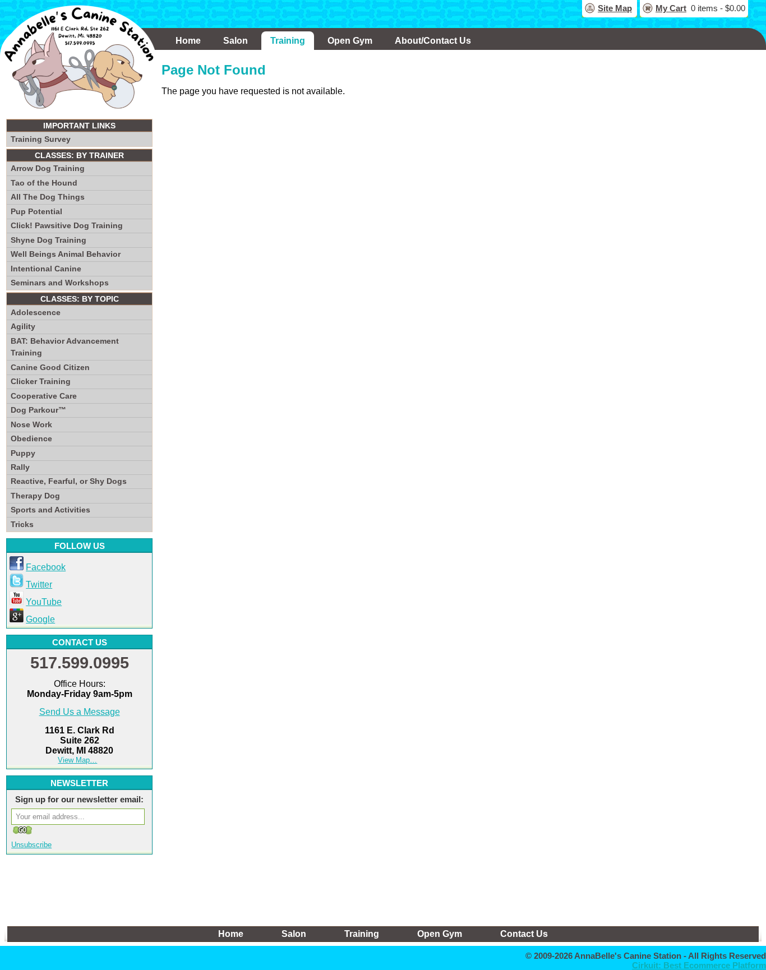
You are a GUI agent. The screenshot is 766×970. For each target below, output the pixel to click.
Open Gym (349, 40)
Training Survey (41, 139)
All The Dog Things (48, 196)
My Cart (671, 8)
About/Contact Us (433, 40)
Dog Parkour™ (38, 409)
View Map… (77, 760)
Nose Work (31, 424)
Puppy (23, 453)
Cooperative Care (44, 395)
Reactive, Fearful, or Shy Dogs (69, 481)
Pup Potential (36, 211)
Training (287, 40)
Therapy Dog (35, 495)
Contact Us (524, 934)
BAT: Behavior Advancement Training (65, 347)
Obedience (31, 438)
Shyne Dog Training (48, 239)
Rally (20, 467)
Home (188, 40)
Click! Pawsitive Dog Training (67, 225)
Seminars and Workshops (60, 282)
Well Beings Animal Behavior (66, 254)
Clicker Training (41, 381)
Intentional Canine (46, 268)
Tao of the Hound (44, 182)
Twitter (39, 584)
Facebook (46, 567)
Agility (23, 326)
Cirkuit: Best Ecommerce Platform (699, 965)
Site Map (615, 8)
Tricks (22, 524)
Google (40, 619)
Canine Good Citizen (50, 367)
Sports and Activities (50, 509)
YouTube (44, 602)
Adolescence (36, 312)
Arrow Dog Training (48, 168)
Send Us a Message (79, 712)
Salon (235, 40)
